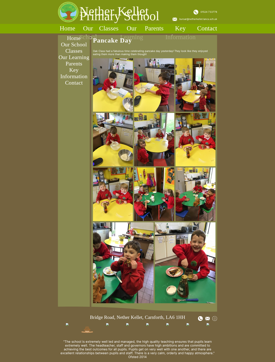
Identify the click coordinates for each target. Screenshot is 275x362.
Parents (154, 28)
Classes (109, 28)
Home (67, 28)
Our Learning (131, 33)
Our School (88, 33)
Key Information (180, 33)
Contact (207, 28)
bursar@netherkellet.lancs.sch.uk (198, 19)
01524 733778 (208, 11)
